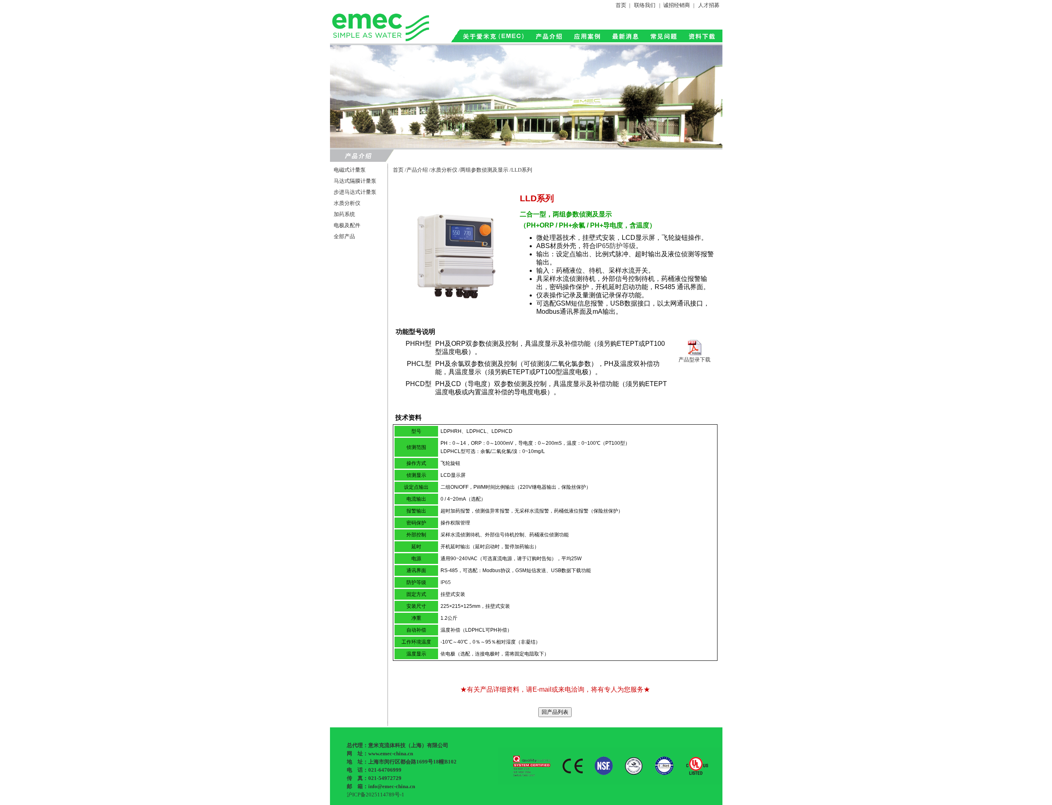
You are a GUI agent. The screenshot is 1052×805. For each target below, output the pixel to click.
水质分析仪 (347, 203)
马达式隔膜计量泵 (355, 181)
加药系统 (344, 214)
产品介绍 (417, 170)
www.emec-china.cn (390, 753)
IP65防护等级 (616, 245)
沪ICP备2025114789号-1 (375, 794)
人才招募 (709, 5)
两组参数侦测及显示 (484, 170)
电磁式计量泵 (350, 170)
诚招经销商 (676, 5)
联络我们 (644, 5)
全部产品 (344, 236)
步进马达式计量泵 (355, 192)
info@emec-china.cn (391, 786)
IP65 (446, 582)
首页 (621, 5)
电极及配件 (347, 225)
